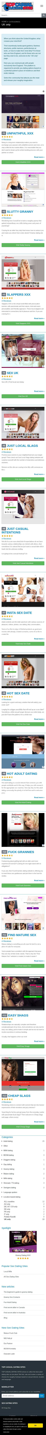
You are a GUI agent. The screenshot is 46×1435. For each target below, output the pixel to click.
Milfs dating (7, 1178)
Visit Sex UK (23, 396)
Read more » (39, 157)
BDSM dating (8, 1155)
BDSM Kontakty (10, 1349)
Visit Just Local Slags (23, 479)
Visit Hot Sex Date (23, 724)
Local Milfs (8, 1271)
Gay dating (7, 1164)
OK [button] (35, 1425)
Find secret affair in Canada (14, 1307)
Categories (14, 22)
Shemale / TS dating (11, 1183)
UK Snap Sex (6, 1408)
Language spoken (10, 1192)
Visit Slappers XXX (23, 323)
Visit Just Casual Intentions (23, 563)
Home (4, 22)
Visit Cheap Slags (23, 1127)
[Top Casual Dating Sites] (18, 6)
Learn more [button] (6, 1431)
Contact (12, 1416)
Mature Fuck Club (10, 1333)
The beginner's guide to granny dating (18, 1292)
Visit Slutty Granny (23, 245)
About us (33, 1416)
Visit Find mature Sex (23, 966)
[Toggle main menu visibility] (41, 5)
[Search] (44, 15)
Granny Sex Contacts (12, 1297)
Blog (5, 1318)
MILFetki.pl (8, 1338)
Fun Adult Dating (10, 1302)
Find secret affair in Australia (14, 1313)
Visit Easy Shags (23, 1046)
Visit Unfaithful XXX (23, 162)
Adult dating (8, 1141)
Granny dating (8, 1169)
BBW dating (8, 1150)
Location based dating (11, 1197)
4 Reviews (6, 139)
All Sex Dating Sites (11, 1277)
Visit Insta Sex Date (23, 644)
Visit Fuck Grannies (23, 885)
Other (5, 1146)
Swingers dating (9, 1188)
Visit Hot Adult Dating (23, 802)
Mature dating (8, 1174)
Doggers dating (9, 1160)
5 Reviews (6, 858)
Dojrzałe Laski (9, 1354)
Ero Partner (8, 1343)
